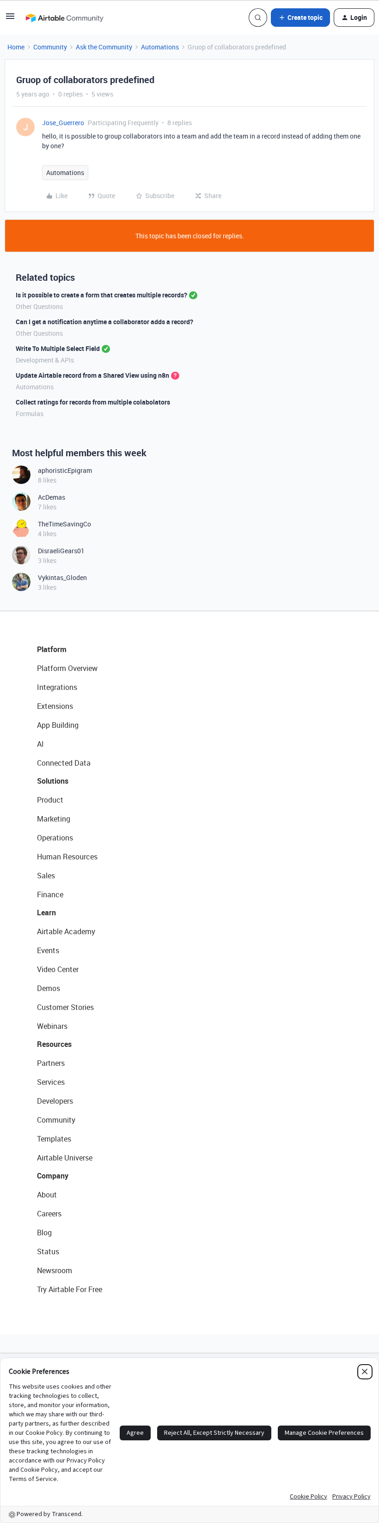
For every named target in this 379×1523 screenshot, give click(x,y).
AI (40, 744)
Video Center (58, 969)
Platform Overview (67, 668)
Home (15, 46)
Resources (54, 1044)
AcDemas (51, 497)
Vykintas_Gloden (62, 577)
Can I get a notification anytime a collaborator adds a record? (104, 321)
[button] (10, 19)
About (47, 1195)
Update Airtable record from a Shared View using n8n (92, 375)
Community (50, 46)
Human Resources (67, 857)
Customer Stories (65, 1007)
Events (48, 950)
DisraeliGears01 (61, 550)
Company (52, 1176)
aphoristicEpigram (65, 470)
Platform (52, 649)
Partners (51, 1063)
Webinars (52, 1026)
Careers (49, 1214)
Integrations (57, 687)
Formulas (29, 413)
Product (50, 800)
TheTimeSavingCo (64, 524)
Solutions (52, 781)
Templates (54, 1139)
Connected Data (64, 763)
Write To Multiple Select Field (58, 348)
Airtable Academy (66, 931)
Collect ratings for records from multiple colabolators (93, 402)
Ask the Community (104, 46)
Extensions (55, 706)
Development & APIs (45, 360)
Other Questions (39, 306)
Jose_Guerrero (63, 122)
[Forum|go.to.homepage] (64, 17)
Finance (50, 894)
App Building (58, 725)
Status (48, 1251)
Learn (46, 912)
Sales (46, 875)
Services (51, 1082)
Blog (44, 1232)
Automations (160, 46)
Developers (55, 1101)
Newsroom (54, 1270)
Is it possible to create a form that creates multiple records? (101, 294)
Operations (55, 838)
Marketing (53, 819)
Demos (48, 988)
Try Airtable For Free (69, 1289)
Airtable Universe (64, 1158)
